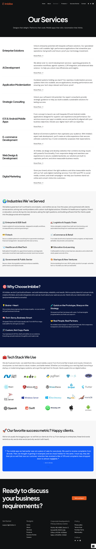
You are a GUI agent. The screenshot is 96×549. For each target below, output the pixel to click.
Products (64, 3)
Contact (83, 3)
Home (43, 3)
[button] (89, 3)
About (49, 3)
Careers (28, 537)
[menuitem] (43, 3)
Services (55, 3)
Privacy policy (78, 525)
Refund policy (78, 532)
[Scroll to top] (93, 546)
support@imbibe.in (9, 525)
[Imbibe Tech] (7, 4)
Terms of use (78, 527)
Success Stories (74, 3)
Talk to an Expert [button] (79, 498)
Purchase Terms (79, 530)
